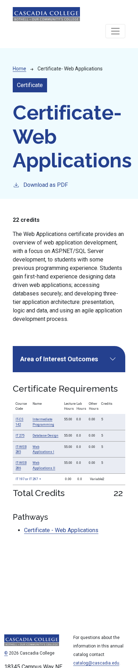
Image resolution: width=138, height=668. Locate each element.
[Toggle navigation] (115, 31)
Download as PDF (45, 185)
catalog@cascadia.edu (96, 663)
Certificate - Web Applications (61, 530)
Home (19, 68)
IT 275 (20, 435)
